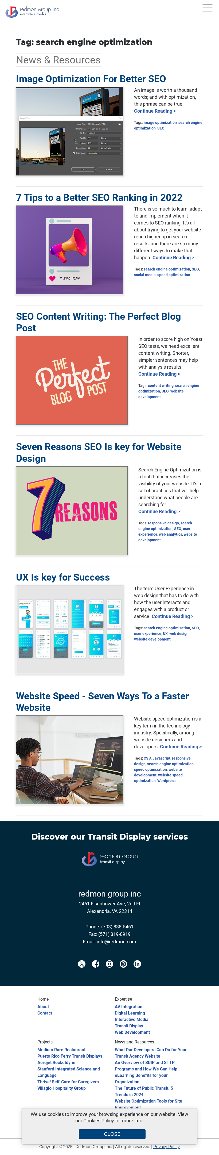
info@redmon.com (116, 941)
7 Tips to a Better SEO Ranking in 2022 (99, 197)
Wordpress (166, 781)
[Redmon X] (81, 972)
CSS (147, 758)
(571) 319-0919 (114, 934)
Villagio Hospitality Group (61, 1088)
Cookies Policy (98, 1120)
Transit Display (119, 837)
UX (165, 633)
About (43, 1006)
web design (179, 633)
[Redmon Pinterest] (123, 972)
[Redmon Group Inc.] (32, 10)
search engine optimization (167, 269)
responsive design (163, 523)
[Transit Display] (109, 875)
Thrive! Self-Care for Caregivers (68, 1081)
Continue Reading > (155, 111)
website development (152, 639)
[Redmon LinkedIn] (137, 972)
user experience (147, 633)
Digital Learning (130, 1013)
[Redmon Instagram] (109, 972)
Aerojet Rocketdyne (56, 1062)
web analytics (170, 534)
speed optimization (173, 275)
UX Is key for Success (63, 577)
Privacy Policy (166, 1146)
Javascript (161, 758)
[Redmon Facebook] (95, 972)
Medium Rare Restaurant (61, 1049)
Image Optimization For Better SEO (91, 79)
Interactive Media (131, 1019)
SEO (161, 128)
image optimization (160, 122)
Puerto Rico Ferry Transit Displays (69, 1056)
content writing (161, 385)
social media (145, 275)
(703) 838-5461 (117, 926)
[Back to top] (206, 1147)
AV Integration (128, 1006)
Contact (44, 1013)
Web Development (132, 1032)
